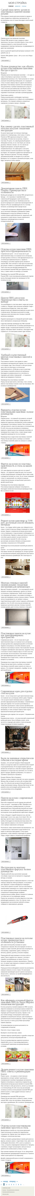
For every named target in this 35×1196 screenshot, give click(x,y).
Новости (17, 6)
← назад (4, 1181)
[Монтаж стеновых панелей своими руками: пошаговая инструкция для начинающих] (17, 617)
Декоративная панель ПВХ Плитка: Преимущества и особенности (14, 190)
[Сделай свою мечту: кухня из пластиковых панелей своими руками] (17, 30)
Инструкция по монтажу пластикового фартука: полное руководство (16, 869)
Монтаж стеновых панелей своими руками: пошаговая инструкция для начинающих (15, 584)
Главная (10, 6)
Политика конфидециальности (8, 1191)
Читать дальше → (6, 60)
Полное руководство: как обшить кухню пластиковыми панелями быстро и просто (17, 68)
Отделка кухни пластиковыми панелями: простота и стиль (16, 1126)
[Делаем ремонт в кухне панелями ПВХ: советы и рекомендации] (17, 1111)
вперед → (14, 1181)
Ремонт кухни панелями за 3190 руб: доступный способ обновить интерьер (17, 522)
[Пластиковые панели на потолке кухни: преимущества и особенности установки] (17, 985)
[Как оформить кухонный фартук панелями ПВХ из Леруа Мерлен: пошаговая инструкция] (17, 1055)
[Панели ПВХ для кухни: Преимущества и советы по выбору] (17, 340)
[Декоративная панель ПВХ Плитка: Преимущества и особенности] (17, 232)
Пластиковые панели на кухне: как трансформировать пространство (16, 635)
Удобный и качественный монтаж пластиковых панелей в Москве (16, 356)
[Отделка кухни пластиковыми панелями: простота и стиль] (17, 1168)
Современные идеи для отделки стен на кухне (16, 692)
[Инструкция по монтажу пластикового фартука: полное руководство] (17, 918)
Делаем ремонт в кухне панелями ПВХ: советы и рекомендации (17, 1070)
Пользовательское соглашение (13, 1189)
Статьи (24, 6)
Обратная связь (5, 1194)
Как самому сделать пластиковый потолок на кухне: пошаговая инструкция (17, 128)
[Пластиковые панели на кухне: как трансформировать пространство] (17, 677)
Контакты (4, 1189)
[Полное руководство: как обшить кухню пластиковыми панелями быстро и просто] (17, 112)
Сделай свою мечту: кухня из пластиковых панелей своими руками (15, 11)
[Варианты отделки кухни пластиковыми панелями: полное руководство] (17, 450)
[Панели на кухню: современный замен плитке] (17, 848)
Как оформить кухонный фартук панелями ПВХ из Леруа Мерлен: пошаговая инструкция (17, 1002)
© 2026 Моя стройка (6, 1187)
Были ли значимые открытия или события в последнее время (17, 759)
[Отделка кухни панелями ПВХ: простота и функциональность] (17, 286)
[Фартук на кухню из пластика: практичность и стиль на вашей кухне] (17, 503)
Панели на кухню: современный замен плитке (17, 798)
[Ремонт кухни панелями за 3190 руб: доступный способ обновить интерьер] (17, 567)
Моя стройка (17, 2)
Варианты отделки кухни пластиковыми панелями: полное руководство (17, 411)
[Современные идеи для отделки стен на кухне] (17, 738)
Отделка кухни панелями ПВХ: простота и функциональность (16, 250)
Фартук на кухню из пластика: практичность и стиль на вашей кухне (16, 465)
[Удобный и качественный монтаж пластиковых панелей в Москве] (17, 395)
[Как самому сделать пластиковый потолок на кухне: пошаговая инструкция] (17, 171)
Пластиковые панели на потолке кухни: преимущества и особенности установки (17, 940)
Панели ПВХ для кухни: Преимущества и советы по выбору (14, 299)
